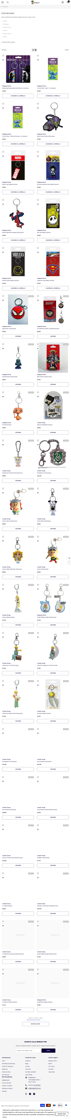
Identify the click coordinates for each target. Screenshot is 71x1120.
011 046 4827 (37, 1085)
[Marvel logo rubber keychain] (18, 165)
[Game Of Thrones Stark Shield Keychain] (18, 839)
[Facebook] (26, 1094)
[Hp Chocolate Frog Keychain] (53, 742)
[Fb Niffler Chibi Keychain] (53, 839)
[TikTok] (34, 1094)
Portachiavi (5, 6)
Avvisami (18, 336)
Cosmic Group (41, 422)
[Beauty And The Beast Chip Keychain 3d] (18, 454)
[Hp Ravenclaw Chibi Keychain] (18, 358)
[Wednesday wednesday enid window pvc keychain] (18, 69)
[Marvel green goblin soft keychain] (53, 117)
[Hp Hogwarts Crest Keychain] (18, 742)
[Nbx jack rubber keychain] (53, 213)
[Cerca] (8, 2)
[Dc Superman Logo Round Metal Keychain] (18, 935)
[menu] (2, 2)
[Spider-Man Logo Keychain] (18, 309)
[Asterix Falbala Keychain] (18, 598)
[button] (33, 50)
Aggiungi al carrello (18, 96)
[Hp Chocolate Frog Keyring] (18, 790)
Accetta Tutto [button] (62, 1114)
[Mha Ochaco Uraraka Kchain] (53, 358)
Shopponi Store (6, 86)
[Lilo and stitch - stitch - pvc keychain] (53, 69)
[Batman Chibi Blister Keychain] (53, 406)
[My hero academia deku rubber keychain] (53, 165)
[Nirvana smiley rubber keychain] (18, 261)
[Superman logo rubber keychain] (53, 261)
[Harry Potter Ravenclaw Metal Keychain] (53, 790)
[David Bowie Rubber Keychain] (53, 983)
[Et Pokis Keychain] (18, 406)
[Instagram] (30, 1094)
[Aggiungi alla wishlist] (3, 55)
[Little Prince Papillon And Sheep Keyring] (18, 694)
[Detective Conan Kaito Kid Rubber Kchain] (53, 887)
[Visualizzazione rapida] (3, 60)
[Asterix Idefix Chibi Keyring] (53, 502)
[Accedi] (62, 2)
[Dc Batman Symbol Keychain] (18, 983)
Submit (48, 1050)
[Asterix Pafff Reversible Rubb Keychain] (53, 935)
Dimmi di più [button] (11, 1117)
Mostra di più (35, 1024)
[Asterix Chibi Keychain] (53, 550)
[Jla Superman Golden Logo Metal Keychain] (53, 309)
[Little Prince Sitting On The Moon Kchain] (53, 646)
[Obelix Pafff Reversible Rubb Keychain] (53, 598)
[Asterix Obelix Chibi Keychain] (18, 502)
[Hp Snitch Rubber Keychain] (53, 694)
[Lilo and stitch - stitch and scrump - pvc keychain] (18, 117)
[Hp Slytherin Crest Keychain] (53, 454)
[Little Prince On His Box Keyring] (18, 646)
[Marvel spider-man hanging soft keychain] (18, 213)
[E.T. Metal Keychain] (18, 887)
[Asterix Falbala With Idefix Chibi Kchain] (18, 550)
